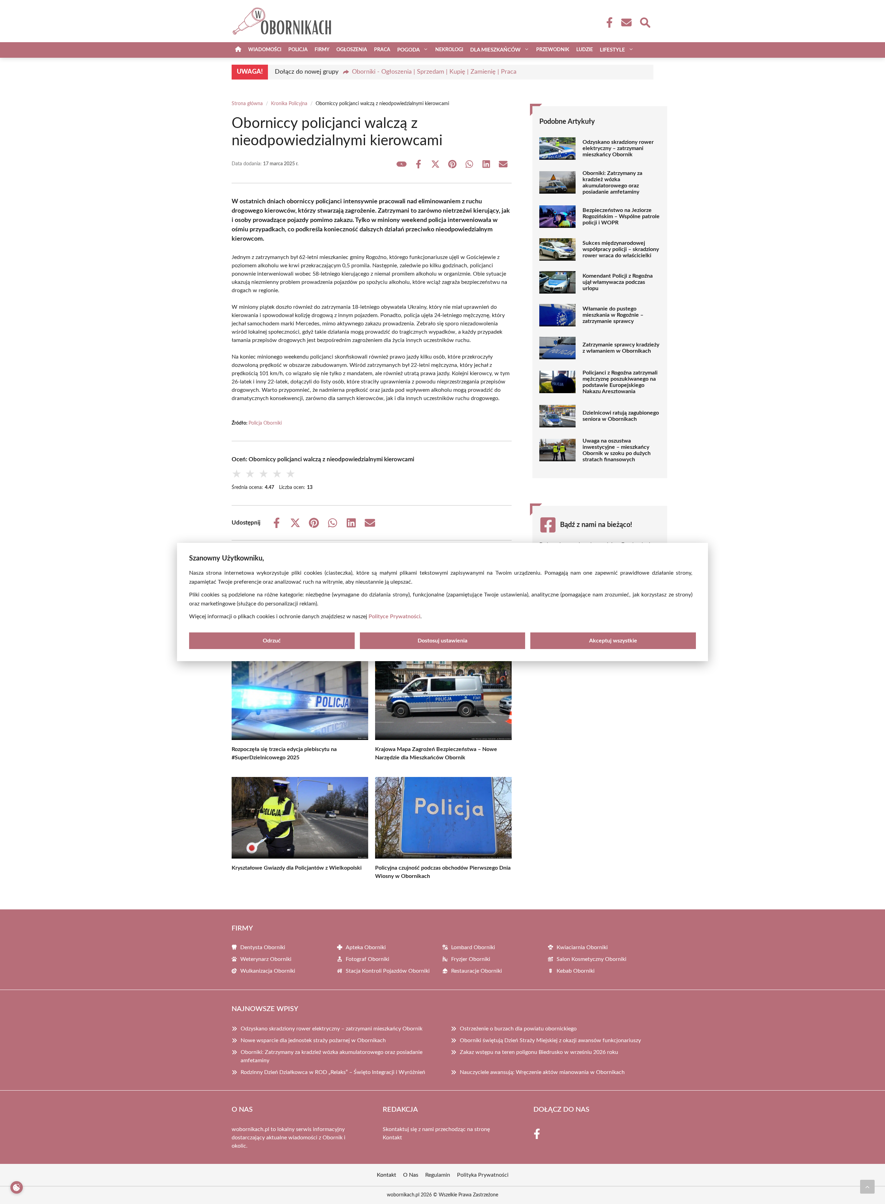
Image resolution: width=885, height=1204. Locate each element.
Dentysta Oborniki (262, 947)
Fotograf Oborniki (367, 959)
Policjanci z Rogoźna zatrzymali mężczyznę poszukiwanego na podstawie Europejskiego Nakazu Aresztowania (620, 382)
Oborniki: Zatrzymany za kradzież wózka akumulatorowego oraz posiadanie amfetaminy (612, 182)
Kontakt (392, 1137)
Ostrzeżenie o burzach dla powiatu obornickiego (518, 1028)
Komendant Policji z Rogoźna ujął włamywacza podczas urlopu (618, 282)
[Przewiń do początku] (867, 1187)
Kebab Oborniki (576, 971)
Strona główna (247, 103)
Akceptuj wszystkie (613, 640)
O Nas (410, 1175)
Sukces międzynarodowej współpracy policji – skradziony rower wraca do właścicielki (621, 249)
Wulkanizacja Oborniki (267, 971)
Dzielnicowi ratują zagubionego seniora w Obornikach (621, 416)
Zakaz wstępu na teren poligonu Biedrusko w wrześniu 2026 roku (539, 1052)
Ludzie (584, 49)
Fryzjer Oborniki (470, 959)
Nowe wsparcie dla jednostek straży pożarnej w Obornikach (313, 1040)
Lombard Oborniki (473, 947)
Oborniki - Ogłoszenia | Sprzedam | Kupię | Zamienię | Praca (434, 72)
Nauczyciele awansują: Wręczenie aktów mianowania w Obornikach (542, 1072)
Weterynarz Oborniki (265, 959)
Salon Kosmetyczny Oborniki (591, 959)
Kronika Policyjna (289, 103)
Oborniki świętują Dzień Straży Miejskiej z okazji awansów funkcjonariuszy (550, 1040)
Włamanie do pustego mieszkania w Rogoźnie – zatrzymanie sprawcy (613, 315)
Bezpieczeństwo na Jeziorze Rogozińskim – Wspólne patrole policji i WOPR (621, 216)
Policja (298, 49)
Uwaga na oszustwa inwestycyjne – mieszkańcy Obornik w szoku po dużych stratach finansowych (617, 450)
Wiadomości (264, 49)
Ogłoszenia (351, 49)
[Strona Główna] (238, 50)
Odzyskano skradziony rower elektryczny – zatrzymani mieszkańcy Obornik (618, 148)
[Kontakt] (626, 22)
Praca (382, 49)
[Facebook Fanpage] (607, 22)
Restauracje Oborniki (476, 971)
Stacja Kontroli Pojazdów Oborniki (388, 971)
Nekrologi (449, 49)
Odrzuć (272, 640)
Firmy (322, 49)
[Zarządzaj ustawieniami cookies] (16, 1187)
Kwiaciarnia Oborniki (582, 947)
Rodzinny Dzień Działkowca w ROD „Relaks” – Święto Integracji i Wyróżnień (333, 1072)
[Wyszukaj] (644, 21)
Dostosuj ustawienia (442, 640)
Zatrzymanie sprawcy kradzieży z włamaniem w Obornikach (621, 348)
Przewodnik (552, 49)
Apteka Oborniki (366, 947)
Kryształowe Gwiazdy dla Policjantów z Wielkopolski (297, 868)
